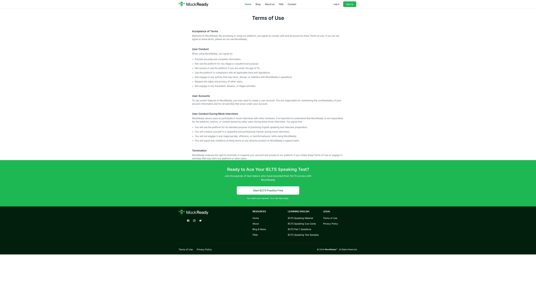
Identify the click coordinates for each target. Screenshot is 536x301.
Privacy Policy (330, 223)
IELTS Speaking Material (300, 218)
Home (248, 4)
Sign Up (349, 4)
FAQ (281, 4)
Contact (292, 4)
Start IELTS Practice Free (268, 190)
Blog (258, 4)
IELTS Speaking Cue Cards (302, 223)
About (256, 223)
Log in (336, 4)
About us (270, 4)
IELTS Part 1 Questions (299, 229)
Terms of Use (330, 218)
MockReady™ (331, 249)
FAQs (255, 234)
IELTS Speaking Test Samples (303, 234)
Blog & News (259, 229)
